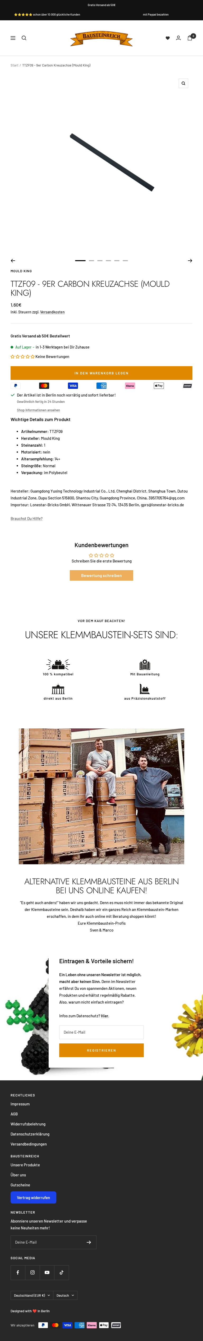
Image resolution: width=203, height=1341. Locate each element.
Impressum (20, 1103)
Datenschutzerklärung (30, 1134)
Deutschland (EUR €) (29, 1295)
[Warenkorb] (189, 37)
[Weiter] (190, 261)
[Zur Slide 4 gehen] (108, 260)
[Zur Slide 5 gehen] (116, 260)
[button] (23, 356)
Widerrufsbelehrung (28, 1124)
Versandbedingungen (29, 1144)
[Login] (178, 38)
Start (15, 65)
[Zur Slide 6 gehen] (125, 260)
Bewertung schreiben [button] (101, 575)
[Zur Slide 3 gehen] (100, 260)
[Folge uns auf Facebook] (18, 1272)
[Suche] (24, 38)
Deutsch (63, 1295)
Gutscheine (20, 1184)
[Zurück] (13, 261)
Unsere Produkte (25, 1164)
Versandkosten (52, 312)
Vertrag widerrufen (33, 1197)
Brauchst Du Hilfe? (27, 518)
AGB (14, 1113)
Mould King (21, 271)
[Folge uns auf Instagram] (32, 1272)
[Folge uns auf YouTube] (47, 1272)
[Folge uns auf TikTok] (61, 1272)
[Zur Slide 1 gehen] (80, 260)
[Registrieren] (89, 1242)
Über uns (18, 1174)
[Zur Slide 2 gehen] (91, 260)
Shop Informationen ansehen (38, 410)
